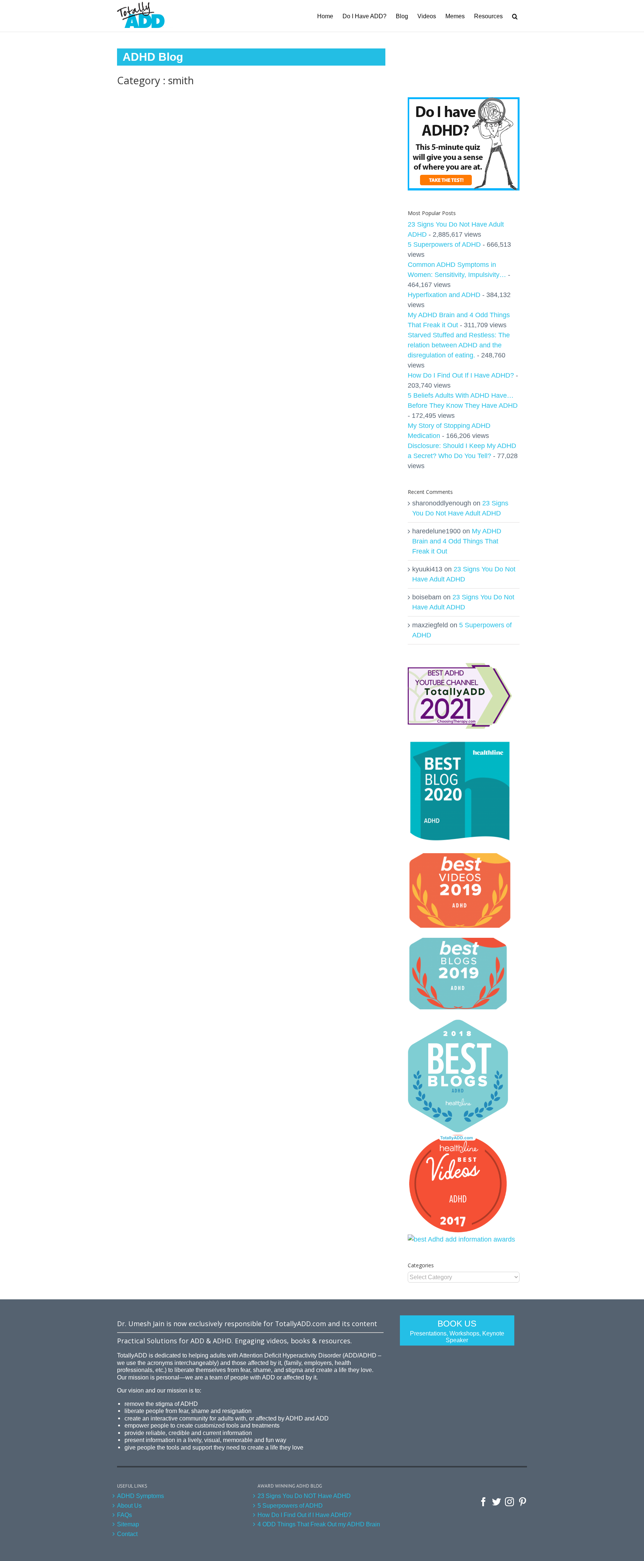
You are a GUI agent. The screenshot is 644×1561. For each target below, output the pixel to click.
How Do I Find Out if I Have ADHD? (304, 1514)
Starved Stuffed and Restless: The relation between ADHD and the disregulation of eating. (459, 345)
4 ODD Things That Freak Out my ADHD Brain (319, 1524)
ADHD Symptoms (140, 1495)
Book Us (457, 1331)
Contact (127, 1533)
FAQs (124, 1514)
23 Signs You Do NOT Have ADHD (304, 1495)
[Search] (515, 16)
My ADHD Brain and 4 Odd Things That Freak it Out (456, 541)
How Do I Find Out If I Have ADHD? (461, 375)
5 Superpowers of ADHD (444, 244)
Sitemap (128, 1524)
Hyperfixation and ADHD (444, 295)
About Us (129, 1505)
